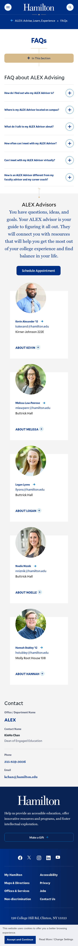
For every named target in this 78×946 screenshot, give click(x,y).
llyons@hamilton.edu (30, 489)
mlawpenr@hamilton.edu (32, 408)
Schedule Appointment (38, 270)
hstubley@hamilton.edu (32, 652)
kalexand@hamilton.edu (32, 326)
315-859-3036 (15, 761)
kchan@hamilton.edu (21, 776)
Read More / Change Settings (56, 939)
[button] (8, 7)
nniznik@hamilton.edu (30, 571)
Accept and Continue (20, 939)
